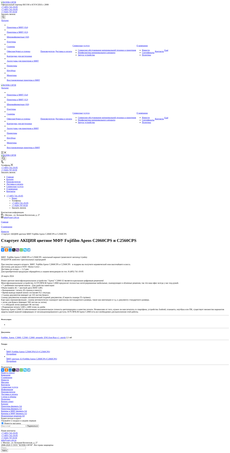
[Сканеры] (23, 44)
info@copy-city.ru (11, 217)
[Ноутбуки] (23, 68)
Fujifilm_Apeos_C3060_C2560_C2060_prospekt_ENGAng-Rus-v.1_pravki (33, 337)
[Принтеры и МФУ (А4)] (23, 25)
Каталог (4, 404)
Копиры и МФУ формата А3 (14, 413)
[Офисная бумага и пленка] (23, 49)
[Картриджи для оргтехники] (23, 54)
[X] (13, 249)
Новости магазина (12, 423)
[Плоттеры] (23, 39)
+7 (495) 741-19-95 (9, 7)
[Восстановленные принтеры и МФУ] (23, 78)
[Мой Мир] (10, 249)
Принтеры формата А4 (11, 406)
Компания (5, 375)
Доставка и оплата (9, 394)
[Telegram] (28, 249)
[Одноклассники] (6, 249)
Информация (7, 389)
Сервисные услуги (9, 387)
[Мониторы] (23, 73)
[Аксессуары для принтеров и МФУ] (23, 58)
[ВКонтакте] (2, 249)
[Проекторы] (23, 63)
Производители (8, 392)
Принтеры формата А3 (11, 409)
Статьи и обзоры (8, 397)
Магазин (5, 382)
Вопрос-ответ (7, 401)
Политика (5, 399)
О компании (6, 377)
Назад (14, 198)
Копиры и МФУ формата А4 (14, 411)
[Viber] (17, 249)
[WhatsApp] (21, 249)
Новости (5, 380)
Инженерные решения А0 (13, 416)
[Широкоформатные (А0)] (23, 34)
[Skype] (25, 249)
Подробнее (11, 354)
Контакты (5, 385)
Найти (4, 451)
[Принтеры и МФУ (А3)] (23, 30)
